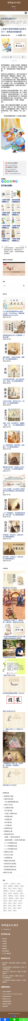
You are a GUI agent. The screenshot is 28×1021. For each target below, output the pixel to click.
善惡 (15, 888)
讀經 (5, 910)
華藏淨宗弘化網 (6, 999)
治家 (14, 903)
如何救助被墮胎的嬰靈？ (11, 693)
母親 (9, 903)
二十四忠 (12, 883)
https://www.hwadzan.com (12, 173)
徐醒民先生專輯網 (6, 1003)
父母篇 (7, 825)
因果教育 (7, 828)
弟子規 (22, 895)
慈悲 (21, 898)
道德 (9, 910)
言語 (14, 908)
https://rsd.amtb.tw (10, 169)
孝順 (10, 893)
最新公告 (6, 872)
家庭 (5, 895)
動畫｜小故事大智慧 (11, 837)
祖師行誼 (7, 799)
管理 (5, 905)
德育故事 (13, 21)
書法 (20, 900)
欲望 (5, 903)
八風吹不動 (6, 675)
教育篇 (7, 816)
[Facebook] (2, 181)
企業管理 (7, 858)
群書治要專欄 (5, 951)
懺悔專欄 (4, 948)
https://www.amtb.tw (11, 165)
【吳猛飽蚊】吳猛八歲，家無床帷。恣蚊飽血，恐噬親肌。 (13, 764)
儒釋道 (17, 886)
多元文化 (7, 855)
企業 (18, 883)
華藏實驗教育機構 (6, 1001)
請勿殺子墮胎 (8, 867)
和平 (9, 888)
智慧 (15, 900)
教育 (10, 900)
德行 (5, 898)
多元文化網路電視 (6, 953)
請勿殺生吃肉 (8, 864)
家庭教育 (10, 895)
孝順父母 (16, 893)
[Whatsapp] (11, 181)
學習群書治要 (8, 869)
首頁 (2, 21)
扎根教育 (7, 808)
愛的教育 (11, 898)
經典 (14, 905)
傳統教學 (10, 886)
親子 (9, 908)
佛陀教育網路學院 (6, 996)
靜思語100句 (7, 588)
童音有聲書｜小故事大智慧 (13, 840)
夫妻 (5, 893)
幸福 (16, 895)
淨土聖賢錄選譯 (10, 802)
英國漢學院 (5, 1006)
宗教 (21, 893)
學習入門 (7, 805)
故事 (5, 900)
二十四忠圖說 (9, 849)
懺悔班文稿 (8, 861)
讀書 (19, 908)
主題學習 (7, 21)
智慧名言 (7, 852)
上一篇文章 (8, 250)
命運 (5, 888)
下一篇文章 (19, 249)
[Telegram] (16, 181)
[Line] (5, 181)
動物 (22, 886)
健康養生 (7, 831)
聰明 (19, 905)
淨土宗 (20, 903)
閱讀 (14, 910)
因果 (20, 888)
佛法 (5, 886)
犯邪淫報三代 (7, 785)
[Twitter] (8, 181)
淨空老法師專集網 (6, 991)
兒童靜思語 (6, 657)
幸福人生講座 (9, 813)
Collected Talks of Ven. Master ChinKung (12, 994)
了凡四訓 (6, 883)
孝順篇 (7, 819)
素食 (9, 905)
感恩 (17, 898)
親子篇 (7, 822)
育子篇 (7, 810)
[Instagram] (13, 181)
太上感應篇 (19, 890)
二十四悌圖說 (9, 846)
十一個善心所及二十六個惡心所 (13, 729)
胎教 (5, 908)
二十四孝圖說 (9, 843)
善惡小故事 (6, 711)
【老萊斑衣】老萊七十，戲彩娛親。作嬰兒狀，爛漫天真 (13, 621)
